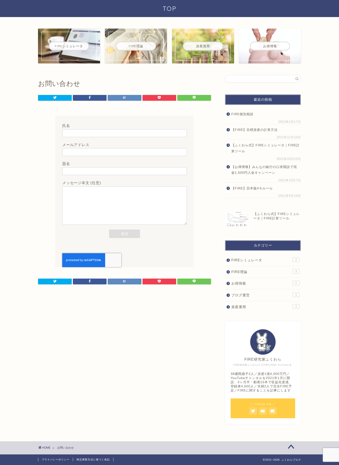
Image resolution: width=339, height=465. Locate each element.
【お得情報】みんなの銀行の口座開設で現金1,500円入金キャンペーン (264, 170)
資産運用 (264, 307)
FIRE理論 (264, 272)
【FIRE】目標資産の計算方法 (254, 130)
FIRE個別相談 (242, 114)
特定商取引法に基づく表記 (93, 459)
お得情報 (264, 283)
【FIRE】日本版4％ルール (253, 188)
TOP (170, 8)
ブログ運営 (264, 295)
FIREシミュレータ (264, 260)
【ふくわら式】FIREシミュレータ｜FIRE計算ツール (265, 148)
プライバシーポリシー (55, 459)
